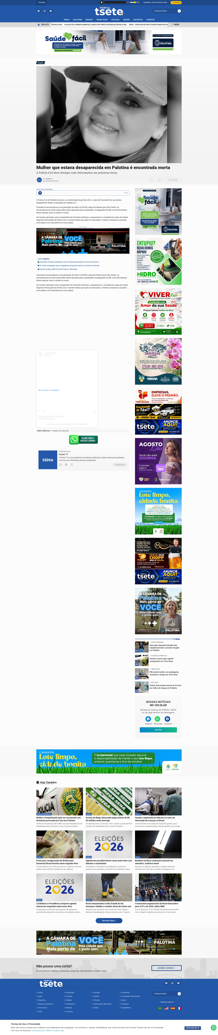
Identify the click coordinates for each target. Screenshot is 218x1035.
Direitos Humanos (45, 1004)
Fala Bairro (70, 1004)
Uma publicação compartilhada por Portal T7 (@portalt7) (67, 424)
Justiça (69, 996)
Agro (40, 996)
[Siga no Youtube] (50, 11)
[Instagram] (60, 464)
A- (152, 180)
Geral (123, 1000)
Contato (150, 20)
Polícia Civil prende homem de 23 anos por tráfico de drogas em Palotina (79, 25)
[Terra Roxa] (158, 511)
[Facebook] (66, 464)
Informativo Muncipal (102, 1004)
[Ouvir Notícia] (40, 193)
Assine (177, 2)
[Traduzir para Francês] (179, 1008)
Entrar (42, 2)
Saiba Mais (119, 465)
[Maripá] (158, 361)
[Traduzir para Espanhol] (172, 1008)
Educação (70, 993)
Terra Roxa (103, 19)
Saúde (96, 996)
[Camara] (158, 611)
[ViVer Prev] (158, 311)
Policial (116, 19)
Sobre (96, 1008)
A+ (160, 180)
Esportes (139, 19)
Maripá (90, 19)
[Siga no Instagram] (44, 11)
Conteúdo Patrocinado (130, 996)
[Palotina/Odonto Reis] (158, 561)
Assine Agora (165, 968)
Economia (125, 993)
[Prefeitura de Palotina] (158, 211)
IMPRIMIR (174, 180)
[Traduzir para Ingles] (166, 1008)
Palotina (78, 19)
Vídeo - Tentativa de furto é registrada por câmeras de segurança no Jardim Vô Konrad (150, 25)
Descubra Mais (108, 921)
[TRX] (158, 461)
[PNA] (109, 42)
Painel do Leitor (166, 1002)
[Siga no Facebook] (38, 11)
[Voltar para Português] (160, 1008)
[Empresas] (158, 411)
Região (127, 19)
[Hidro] (158, 261)
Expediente (126, 1008)
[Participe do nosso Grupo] (83, 440)
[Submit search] (179, 11)
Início (67, 19)
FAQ (40, 1012)
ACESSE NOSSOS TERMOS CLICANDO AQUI (48, 1030)
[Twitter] (71, 464)
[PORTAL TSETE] (109, 11)
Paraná (97, 1000)
